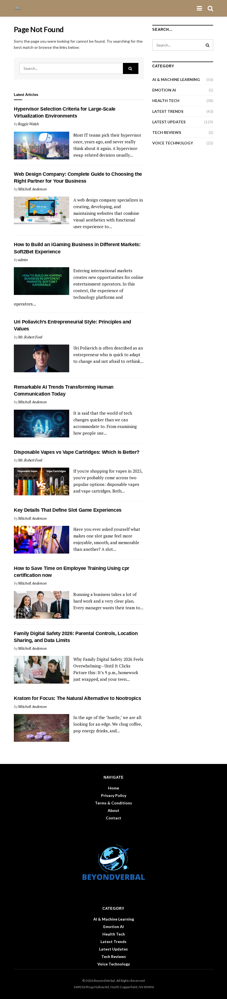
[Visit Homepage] (19, 8)
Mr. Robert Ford (30, 337)
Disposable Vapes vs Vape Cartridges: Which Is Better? (77, 452)
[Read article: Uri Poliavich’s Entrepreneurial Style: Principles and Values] (41, 358)
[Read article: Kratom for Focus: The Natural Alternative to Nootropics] (41, 728)
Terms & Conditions (113, 803)
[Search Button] (210, 8)
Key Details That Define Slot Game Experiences (68, 510)
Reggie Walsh (28, 123)
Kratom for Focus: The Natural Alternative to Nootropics (77, 698)
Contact (113, 817)
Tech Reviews (166, 132)
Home (113, 788)
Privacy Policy (113, 795)
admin (23, 259)
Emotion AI (164, 90)
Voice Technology (172, 143)
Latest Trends (167, 111)
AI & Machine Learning (176, 79)
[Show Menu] (199, 8)
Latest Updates (168, 121)
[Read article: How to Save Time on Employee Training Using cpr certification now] (41, 605)
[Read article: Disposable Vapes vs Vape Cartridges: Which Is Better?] (41, 481)
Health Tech (165, 100)
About (113, 810)
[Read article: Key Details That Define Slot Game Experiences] (41, 540)
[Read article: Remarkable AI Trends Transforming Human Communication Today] (41, 423)
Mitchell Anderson (32, 189)
